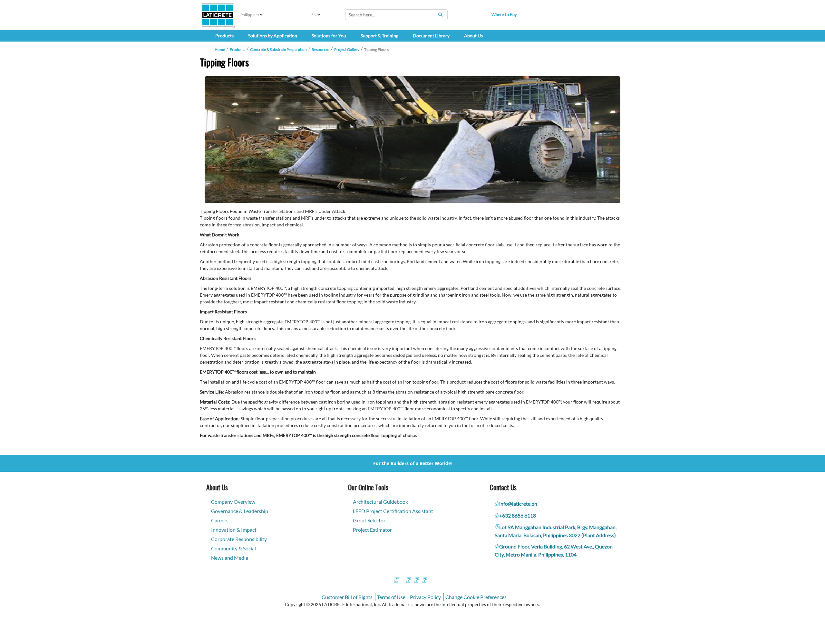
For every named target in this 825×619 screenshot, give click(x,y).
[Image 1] (412, 139)
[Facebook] (396, 581)
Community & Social (233, 548)
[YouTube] (416, 581)
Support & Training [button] (379, 35)
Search (440, 14)
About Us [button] (473, 35)
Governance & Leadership (239, 511)
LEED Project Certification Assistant (393, 511)
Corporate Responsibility (239, 539)
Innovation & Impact (234, 530)
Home (220, 49)
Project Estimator (372, 530)
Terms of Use (391, 597)
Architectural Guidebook (380, 502)
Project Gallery (346, 49)
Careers (219, 520)
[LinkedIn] (424, 581)
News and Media (229, 558)
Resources (320, 49)
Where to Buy (504, 14)
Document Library (431, 35)
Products (237, 49)
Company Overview (233, 502)
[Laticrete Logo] (217, 15)
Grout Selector (369, 520)
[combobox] (396, 14)
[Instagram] (408, 581)
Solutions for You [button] (329, 35)
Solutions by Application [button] (272, 35)
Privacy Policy (425, 597)
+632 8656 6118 (517, 515)
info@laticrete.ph (518, 503)
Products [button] (224, 35)
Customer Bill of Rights (347, 597)
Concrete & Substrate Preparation (278, 49)
